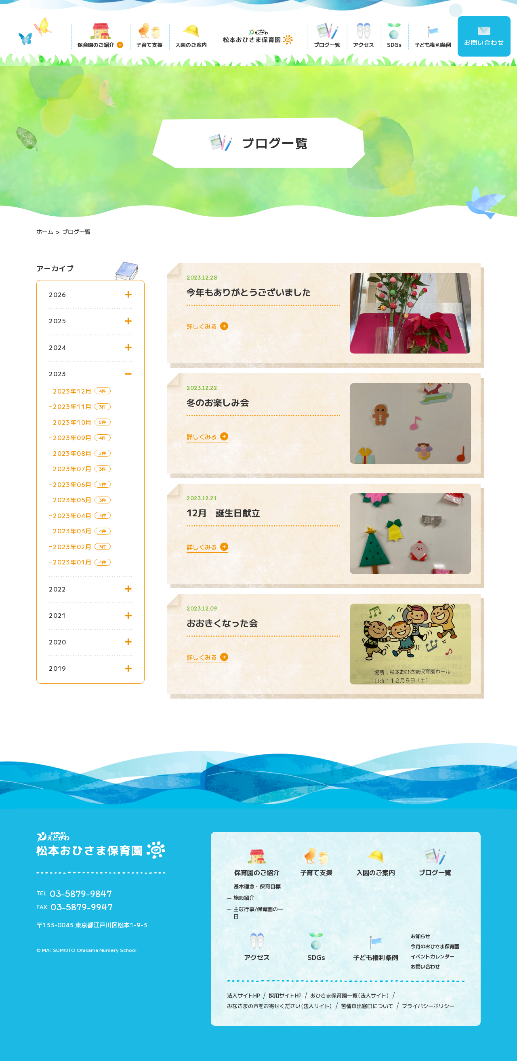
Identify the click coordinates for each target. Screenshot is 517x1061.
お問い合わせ (484, 42)
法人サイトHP (243, 995)
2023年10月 (72, 422)
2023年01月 (72, 562)
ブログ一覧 (327, 44)
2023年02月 (72, 546)
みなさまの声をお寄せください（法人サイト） (279, 1006)
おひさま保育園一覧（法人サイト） (349, 995)
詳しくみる (203, 326)
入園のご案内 (191, 44)
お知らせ (420, 936)
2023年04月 (72, 515)
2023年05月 (72, 499)
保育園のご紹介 (96, 44)
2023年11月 (72, 406)
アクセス (363, 44)
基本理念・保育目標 (257, 886)
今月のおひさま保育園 (435, 946)
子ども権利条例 (432, 44)
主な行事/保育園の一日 (258, 912)
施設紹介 (243, 897)
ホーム (44, 231)
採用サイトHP (285, 995)
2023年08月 (72, 453)
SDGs (394, 44)
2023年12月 (72, 391)
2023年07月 (72, 468)
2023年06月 (72, 484)
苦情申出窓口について (367, 1006)
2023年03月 (72, 530)
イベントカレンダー (432, 956)
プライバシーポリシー (428, 1006)
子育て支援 (149, 44)
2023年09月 (72, 437)
